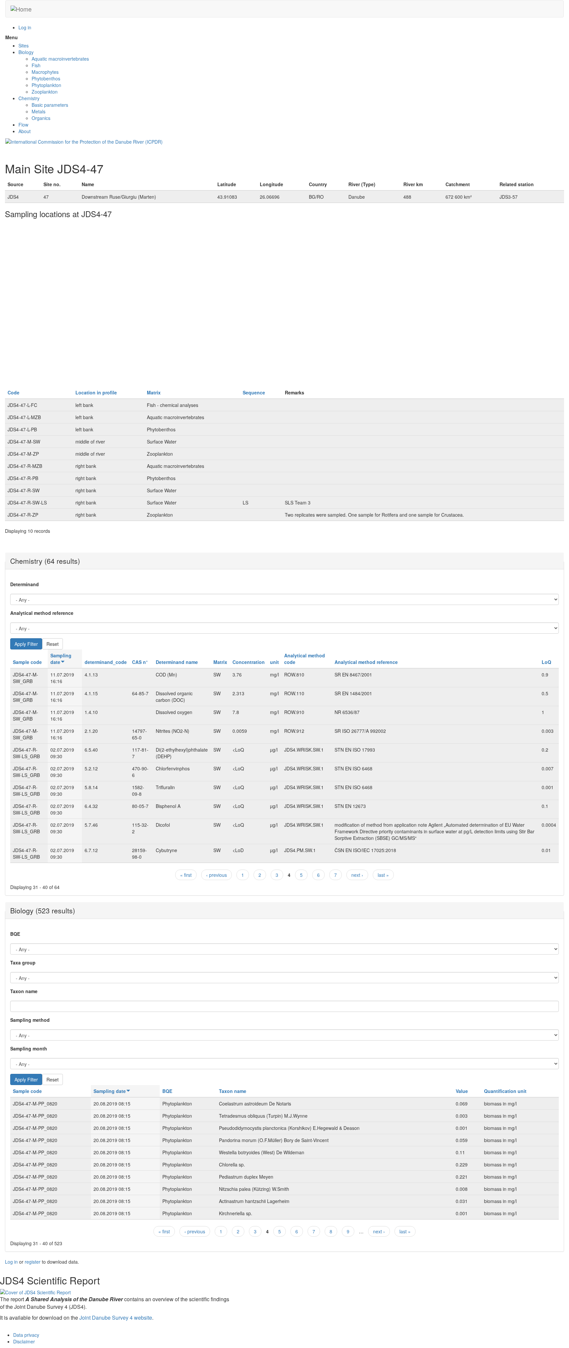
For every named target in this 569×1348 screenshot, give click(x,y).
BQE (15, 934)
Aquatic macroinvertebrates (60, 58)
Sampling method (30, 1020)
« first (186, 875)
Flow (23, 124)
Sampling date (60, 658)
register (33, 1261)
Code (13, 392)
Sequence (254, 392)
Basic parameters (50, 104)
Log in (24, 27)
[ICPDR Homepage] (84, 141)
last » (383, 875)
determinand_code (106, 662)
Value (462, 1091)
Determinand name (177, 662)
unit (274, 662)
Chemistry (29, 98)
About (24, 131)
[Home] (21, 9)
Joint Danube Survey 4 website (115, 1317)
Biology (26, 52)
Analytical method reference (41, 613)
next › (357, 875)
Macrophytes (45, 72)
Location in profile (96, 392)
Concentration (248, 662)
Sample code (27, 662)
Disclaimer (24, 1341)
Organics (41, 118)
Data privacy (26, 1335)
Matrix (154, 392)
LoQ (546, 662)
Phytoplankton (46, 85)
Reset (52, 644)
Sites (23, 45)
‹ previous (216, 875)
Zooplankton (45, 91)
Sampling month (28, 1048)
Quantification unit (505, 1091)
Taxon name (24, 991)
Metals (38, 111)
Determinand (24, 584)
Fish (36, 65)
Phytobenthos (46, 78)
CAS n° (140, 662)
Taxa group (23, 962)
